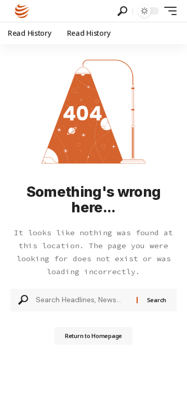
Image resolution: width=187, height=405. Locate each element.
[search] (122, 11)
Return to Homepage (93, 336)
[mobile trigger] (168, 11)
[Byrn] (22, 11)
